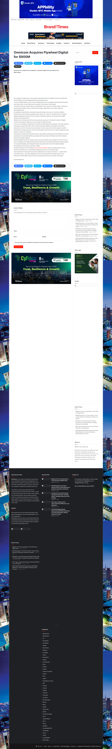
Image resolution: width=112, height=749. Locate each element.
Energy (44, 659)
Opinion (44, 707)
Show (44, 716)
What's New (46, 740)
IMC (44, 683)
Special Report (77, 43)
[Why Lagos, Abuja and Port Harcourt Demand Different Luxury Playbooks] (46, 504)
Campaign (45, 652)
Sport (44, 721)
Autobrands (45, 640)
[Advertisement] (41, 86)
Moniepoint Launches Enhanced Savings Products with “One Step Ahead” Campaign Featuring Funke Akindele (86, 230)
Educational (46, 657)
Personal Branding (47, 714)
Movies (44, 702)
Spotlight (45, 725)
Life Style (45, 697)
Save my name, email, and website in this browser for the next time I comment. (34, 242)
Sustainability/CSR (47, 728)
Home (27, 19)
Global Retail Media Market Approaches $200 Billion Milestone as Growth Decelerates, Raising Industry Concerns (87, 240)
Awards (44, 645)
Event (44, 664)
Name (15, 231)
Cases (44, 655)
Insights (59, 43)
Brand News (31, 43)
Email (15, 236)
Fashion (45, 666)
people (44, 711)
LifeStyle (87, 43)
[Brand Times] (56, 26)
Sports (44, 723)
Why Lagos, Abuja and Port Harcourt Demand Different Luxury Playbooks (60, 503)
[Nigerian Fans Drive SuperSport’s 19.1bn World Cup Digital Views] (46, 481)
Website (44, 236)
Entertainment (46, 662)
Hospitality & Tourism (48, 681)
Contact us (57, 19)
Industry (66, 43)
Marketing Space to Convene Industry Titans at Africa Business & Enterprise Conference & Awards (87, 225)
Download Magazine (48, 19)
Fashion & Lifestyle (47, 671)
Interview (45, 692)
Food (44, 676)
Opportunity (46, 709)
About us (32, 19)
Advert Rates (39, 19)
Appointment (46, 633)
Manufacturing (46, 699)
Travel (44, 733)
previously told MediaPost (41, 148)
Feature (45, 673)
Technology (50, 43)
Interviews (45, 695)
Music (44, 704)
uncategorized (46, 737)
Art (43, 638)
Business (41, 43)
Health (44, 678)
